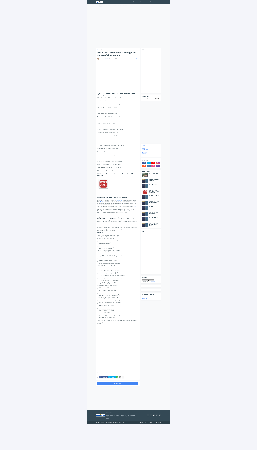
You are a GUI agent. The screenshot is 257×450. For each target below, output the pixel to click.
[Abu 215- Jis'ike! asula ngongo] (145, 197)
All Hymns (103, 49)
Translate (152, 281)
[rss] (160, 415)
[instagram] (158, 163)
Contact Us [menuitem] (125, 5)
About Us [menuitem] (144, 153)
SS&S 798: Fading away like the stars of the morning (154, 191)
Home (98, 49)
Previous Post (99, 387)
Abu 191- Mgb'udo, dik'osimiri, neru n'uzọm (153, 224)
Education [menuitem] (149, 1)
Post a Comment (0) (117, 383)
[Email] (120, 377)
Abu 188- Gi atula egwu (153, 185)
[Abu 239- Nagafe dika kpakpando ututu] (145, 181)
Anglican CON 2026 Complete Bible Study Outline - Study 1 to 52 (154, 175)
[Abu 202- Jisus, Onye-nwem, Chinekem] (145, 203)
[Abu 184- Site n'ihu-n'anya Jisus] (145, 214)
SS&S (130, 229)
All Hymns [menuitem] (142, 1)
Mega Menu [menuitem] (108, 5)
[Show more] (123, 377)
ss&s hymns (108, 372)
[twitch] (158, 166)
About (145, 422)
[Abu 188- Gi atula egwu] (145, 186)
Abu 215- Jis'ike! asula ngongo (154, 196)
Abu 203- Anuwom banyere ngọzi (153, 207)
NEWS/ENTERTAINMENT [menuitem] (116, 1)
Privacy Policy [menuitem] (117, 5)
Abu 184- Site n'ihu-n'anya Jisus (153, 213)
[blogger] (144, 166)
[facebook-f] (144, 163)
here (135, 206)
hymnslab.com (119, 200)
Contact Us (144, 298)
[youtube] (153, 163)
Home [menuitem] (106, 1)
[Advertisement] (128, 26)
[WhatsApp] (117, 377)
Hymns (102, 201)
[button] (97, 5)
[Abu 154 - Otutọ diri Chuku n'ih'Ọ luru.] (145, 219)
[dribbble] (153, 166)
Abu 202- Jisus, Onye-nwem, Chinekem (154, 202)
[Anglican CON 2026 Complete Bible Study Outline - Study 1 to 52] (145, 175)
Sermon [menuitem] (144, 148)
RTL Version (158, 422)
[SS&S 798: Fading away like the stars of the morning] (145, 192)
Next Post (137, 387)
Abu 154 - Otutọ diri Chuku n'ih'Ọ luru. (153, 218)
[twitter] (149, 163)
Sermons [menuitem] (126, 1)
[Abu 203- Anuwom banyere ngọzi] (145, 208)
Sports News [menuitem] (134, 1)
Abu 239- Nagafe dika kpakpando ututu (154, 180)
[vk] (149, 166)
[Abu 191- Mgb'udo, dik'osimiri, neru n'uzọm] (145, 225)
